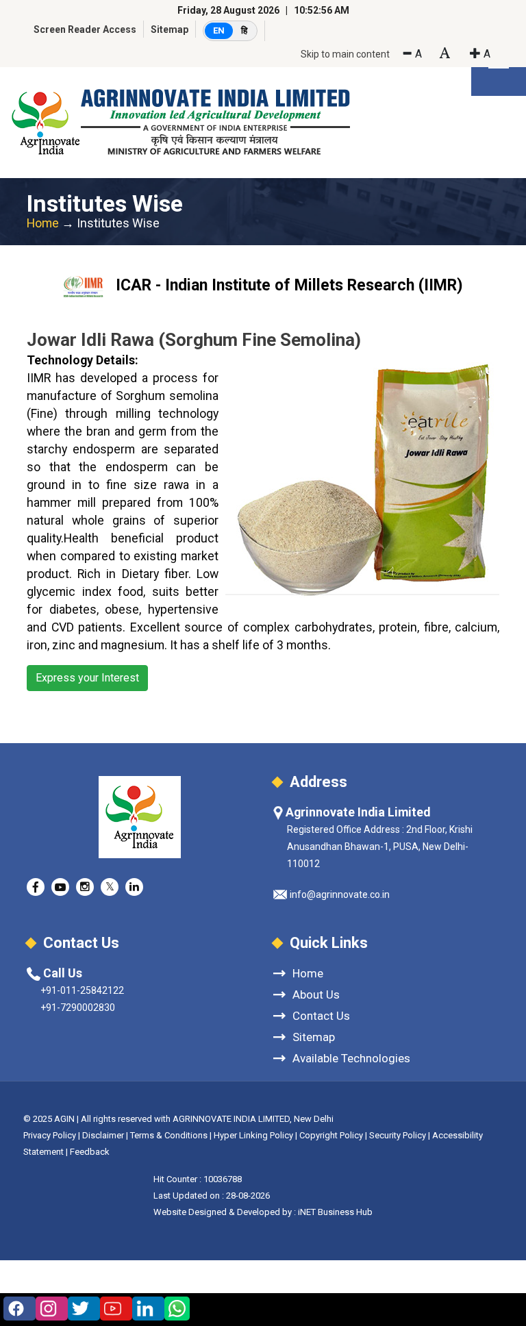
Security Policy (397, 1135)
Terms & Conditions (169, 1135)
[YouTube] (112, 1309)
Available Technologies (351, 1057)
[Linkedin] (145, 1309)
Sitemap (169, 29)
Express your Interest (87, 677)
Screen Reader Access (85, 29)
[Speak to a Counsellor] (16, 1309)
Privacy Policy (49, 1135)
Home (43, 223)
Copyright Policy (332, 1135)
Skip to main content (345, 54)
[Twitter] (80, 1309)
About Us (316, 994)
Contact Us (321, 1015)
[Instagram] (48, 1309)
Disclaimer (103, 1135)
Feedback (90, 1152)
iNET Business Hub (335, 1212)
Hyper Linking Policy (253, 1135)
